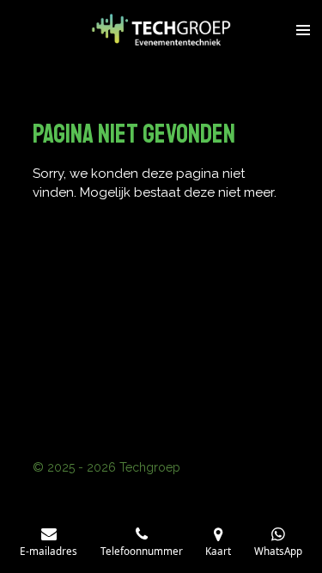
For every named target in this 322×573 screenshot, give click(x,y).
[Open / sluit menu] (303, 30)
